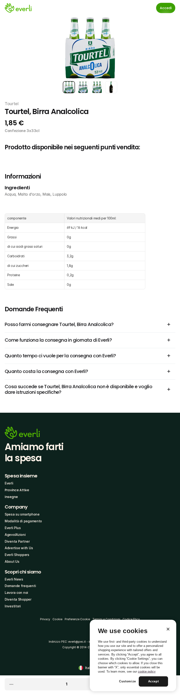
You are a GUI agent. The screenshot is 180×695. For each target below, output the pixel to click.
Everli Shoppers (17, 555)
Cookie (57, 619)
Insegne (11, 496)
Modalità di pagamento (23, 521)
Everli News (14, 579)
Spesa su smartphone (22, 514)
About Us (12, 561)
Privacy (45, 619)
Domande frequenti (20, 586)
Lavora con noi (16, 593)
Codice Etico (131, 619)
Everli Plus (13, 528)
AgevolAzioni (15, 535)
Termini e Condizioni (106, 619)
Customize (127, 681)
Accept (153, 681)
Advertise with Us (19, 548)
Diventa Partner (17, 541)
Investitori (13, 606)
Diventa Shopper (18, 599)
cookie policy (147, 671)
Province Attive (17, 490)
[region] (133, 655)
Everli (9, 483)
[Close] (168, 629)
